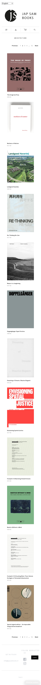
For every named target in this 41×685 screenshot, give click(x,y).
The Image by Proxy (13, 95)
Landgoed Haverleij (13, 187)
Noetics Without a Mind (14, 527)
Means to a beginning (13, 283)
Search (20, 677)
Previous (15, 46)
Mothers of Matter (13, 143)
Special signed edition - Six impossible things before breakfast (19, 625)
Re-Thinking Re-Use (13, 235)
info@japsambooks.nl (11, 661)
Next (36, 46)
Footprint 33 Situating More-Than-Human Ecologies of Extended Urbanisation (20, 577)
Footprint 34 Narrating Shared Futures (19, 479)
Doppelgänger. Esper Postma (16, 331)
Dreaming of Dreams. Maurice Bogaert (19, 380)
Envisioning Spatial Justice (15, 430)
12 (32, 46)
